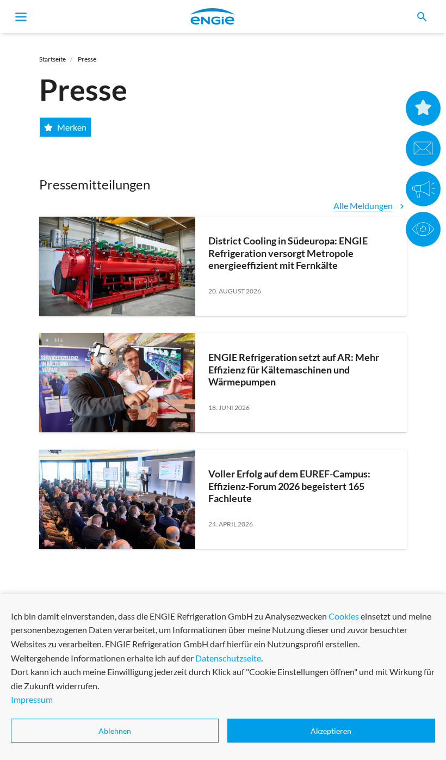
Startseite (52, 59)
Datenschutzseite (228, 658)
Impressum (32, 699)
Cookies (344, 616)
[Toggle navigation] (21, 16)
